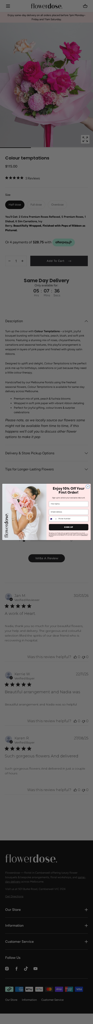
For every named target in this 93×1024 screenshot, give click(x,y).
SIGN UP (68, 527)
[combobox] (53, 519)
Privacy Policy (84, 535)
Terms (51, 536)
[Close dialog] (88, 487)
